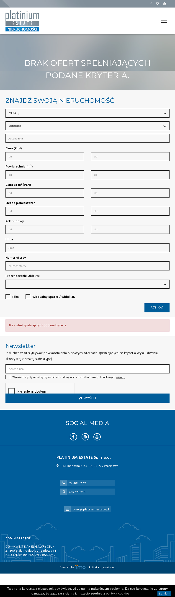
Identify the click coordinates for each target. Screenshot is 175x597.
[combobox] (87, 138)
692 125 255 (77, 492)
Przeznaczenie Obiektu (22, 276)
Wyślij (89, 398)
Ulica (9, 239)
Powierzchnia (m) (19, 167)
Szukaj (157, 308)
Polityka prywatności (102, 567)
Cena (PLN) (13, 148)
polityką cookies (117, 593)
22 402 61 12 (77, 483)
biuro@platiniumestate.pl (91, 509)
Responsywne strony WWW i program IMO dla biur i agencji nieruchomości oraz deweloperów (80, 566)
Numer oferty (15, 258)
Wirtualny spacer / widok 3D (53, 297)
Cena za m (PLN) (18, 185)
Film (15, 297)
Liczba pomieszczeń (20, 203)
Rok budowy (14, 221)
